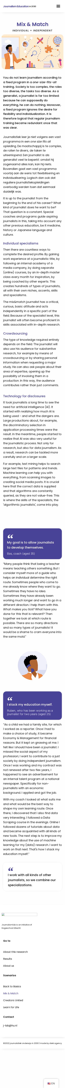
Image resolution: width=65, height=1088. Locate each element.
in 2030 (32, 6)
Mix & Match (10, 993)
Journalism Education (16, 6)
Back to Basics (12, 986)
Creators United (13, 1000)
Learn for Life (11, 1007)
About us (8, 966)
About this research (15, 952)
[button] (58, 6)
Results (7, 959)
